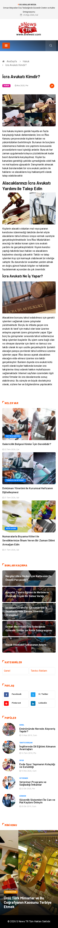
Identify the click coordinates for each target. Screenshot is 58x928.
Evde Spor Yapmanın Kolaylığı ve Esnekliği (37, 765)
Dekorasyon (10, 892)
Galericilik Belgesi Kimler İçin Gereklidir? (26, 444)
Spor (21, 760)
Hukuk (26, 61)
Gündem (22, 796)
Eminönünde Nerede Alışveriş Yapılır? (37, 730)
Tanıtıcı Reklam (39, 670)
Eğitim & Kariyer (13, 436)
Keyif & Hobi (11, 528)
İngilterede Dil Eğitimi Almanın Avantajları (37, 748)
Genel (7, 670)
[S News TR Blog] (29, 28)
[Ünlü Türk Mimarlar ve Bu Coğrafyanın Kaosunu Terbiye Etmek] (29, 872)
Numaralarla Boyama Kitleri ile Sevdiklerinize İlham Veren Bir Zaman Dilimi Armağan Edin (28, 540)
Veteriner (23, 778)
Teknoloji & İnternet (15, 480)
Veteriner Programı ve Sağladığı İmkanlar (32, 783)
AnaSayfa (12, 61)
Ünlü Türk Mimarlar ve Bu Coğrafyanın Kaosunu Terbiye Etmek (28, 902)
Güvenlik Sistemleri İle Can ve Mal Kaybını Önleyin (37, 801)
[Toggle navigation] (6, 46)
